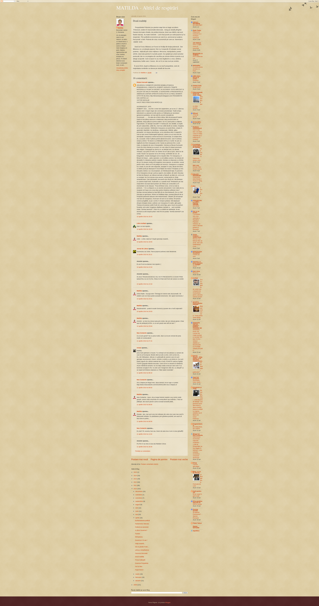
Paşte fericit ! (139, 570)
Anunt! (195, 266)
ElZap (195, 463)
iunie (137, 511)
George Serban (195, 510)
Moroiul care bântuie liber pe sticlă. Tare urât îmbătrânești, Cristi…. (197, 242)
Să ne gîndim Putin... (142, 547)
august (137, 504)
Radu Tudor (197, 30)
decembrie (139, 491)
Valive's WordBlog (196, 22)
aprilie (137, 518)
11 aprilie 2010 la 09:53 (144, 387)
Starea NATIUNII (196, 527)
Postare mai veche (179, 459)
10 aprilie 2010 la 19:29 (144, 229)
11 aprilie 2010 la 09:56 (144, 404)
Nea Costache (142, 333)
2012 (135, 482)
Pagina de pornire (159, 459)
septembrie (139, 501)
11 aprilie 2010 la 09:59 (144, 421)
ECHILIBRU (197, 122)
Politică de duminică (141, 527)
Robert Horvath (142, 82)
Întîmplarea (139, 537)
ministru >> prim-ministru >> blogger (197, 263)
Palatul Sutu (197, 85)
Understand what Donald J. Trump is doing (197, 179)
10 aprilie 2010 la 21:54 (144, 284)
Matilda (139, 236)
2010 (135, 489)
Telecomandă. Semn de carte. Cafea (198, 94)
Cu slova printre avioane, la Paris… (198, 69)
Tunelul (137, 534)
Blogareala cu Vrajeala (198, 54)
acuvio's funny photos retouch (197, 303)
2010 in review (197, 504)
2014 (135, 475)
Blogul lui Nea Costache (198, 434)
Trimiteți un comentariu (142, 451)
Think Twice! (197, 523)
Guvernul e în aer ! (141, 540)
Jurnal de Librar (142, 249)
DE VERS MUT (197, 25)
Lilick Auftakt (141, 223)
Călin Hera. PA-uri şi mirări (197, 77)
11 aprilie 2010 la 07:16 (144, 341)
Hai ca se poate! (196, 212)
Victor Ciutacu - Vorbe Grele (197, 236)
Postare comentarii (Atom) (149, 464)
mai (136, 514)
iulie (136, 508)
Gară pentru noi (197, 491)
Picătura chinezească (197, 127)
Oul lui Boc (138, 566)
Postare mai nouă (139, 459)
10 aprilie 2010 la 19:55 (144, 242)
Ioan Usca (196, 271)
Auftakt (195, 278)
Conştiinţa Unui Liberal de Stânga (197, 146)
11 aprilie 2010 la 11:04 (144, 434)
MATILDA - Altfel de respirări (147, 7)
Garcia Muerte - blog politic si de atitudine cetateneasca (197, 358)
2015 (135, 472)
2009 (135, 585)
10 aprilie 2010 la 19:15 (144, 216)
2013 (135, 479)
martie (137, 574)
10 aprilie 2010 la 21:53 (144, 267)
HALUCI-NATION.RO (197, 174)
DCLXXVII (196, 206)
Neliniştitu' (196, 65)
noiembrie (138, 495)
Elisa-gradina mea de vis (197, 501)
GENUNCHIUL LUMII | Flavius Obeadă (197, 202)
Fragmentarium (197, 424)
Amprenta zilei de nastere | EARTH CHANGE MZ (197, 325)
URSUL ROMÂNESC (142, 550)
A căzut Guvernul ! (141, 530)
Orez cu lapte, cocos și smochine (197, 46)
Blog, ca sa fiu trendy (197, 472)
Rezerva (195, 273)
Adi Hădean (197, 43)
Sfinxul (195, 113)
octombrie (138, 498)
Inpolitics (196, 531)
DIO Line (196, 165)
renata (139, 348)
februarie (138, 577)
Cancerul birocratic (141, 553)
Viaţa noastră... (140, 543)
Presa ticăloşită (140, 560)
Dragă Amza (196, 87)
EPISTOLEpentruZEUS (197, 252)
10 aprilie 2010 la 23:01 (144, 299)
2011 (135, 485)
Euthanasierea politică (142, 520)
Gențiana (195, 80)
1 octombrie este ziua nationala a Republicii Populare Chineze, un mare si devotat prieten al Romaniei (197, 221)
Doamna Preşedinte (141, 563)
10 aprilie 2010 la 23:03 (144, 311)
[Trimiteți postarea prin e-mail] (156, 72)
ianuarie (138, 580)
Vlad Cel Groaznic (196, 378)
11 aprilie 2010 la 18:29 (144, 447)
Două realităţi (139, 557)
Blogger (167, 602)
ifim (194, 186)
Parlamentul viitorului (142, 524)
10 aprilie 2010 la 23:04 (144, 326)
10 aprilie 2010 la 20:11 (144, 254)
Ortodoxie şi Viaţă (197, 388)
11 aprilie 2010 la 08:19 (144, 373)
